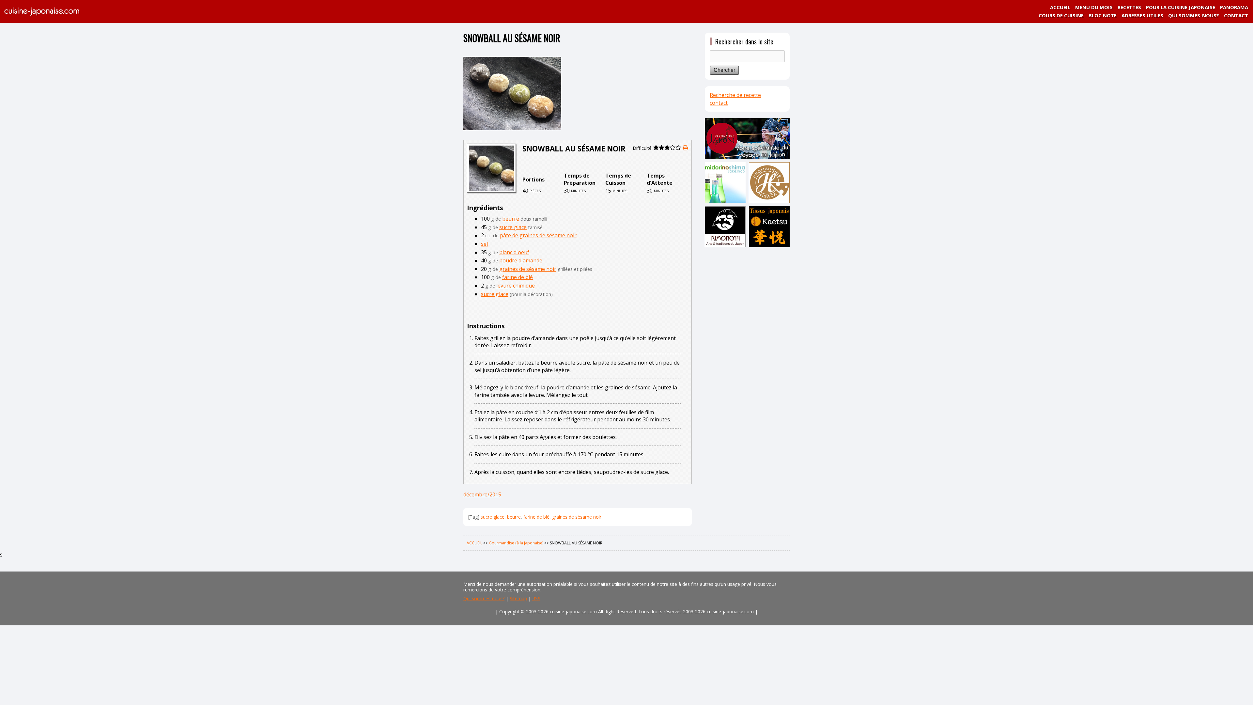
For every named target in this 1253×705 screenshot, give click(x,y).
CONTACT (1236, 15)
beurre (510, 218)
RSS (536, 598)
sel (484, 243)
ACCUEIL (1060, 7)
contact (719, 102)
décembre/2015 (482, 494)
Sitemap (518, 598)
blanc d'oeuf (514, 252)
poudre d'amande (520, 260)
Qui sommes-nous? (483, 598)
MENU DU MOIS (1094, 7)
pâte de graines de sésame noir (538, 235)
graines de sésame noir (527, 269)
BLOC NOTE (1103, 15)
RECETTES (1129, 7)
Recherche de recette (735, 95)
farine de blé (517, 277)
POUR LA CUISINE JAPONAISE (1180, 7)
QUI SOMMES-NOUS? (1193, 15)
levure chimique (515, 285)
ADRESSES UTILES (1142, 15)
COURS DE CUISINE (1061, 15)
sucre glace (513, 227)
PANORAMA (1234, 7)
